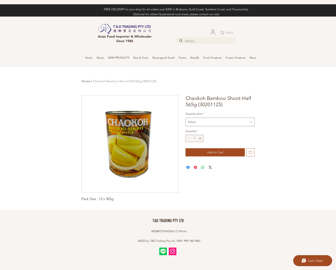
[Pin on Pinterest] (195, 167)
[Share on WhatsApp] (202, 167)
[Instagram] (172, 251)
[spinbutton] (194, 138)
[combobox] (220, 122)
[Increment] (200, 138)
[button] (227, 32)
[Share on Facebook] (188, 167)
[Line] (163, 251)
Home (85, 81)
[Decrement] (188, 138)
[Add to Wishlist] (250, 152)
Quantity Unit (195, 114)
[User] (212, 32)
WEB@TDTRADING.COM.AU (169, 231)
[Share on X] (210, 167)
